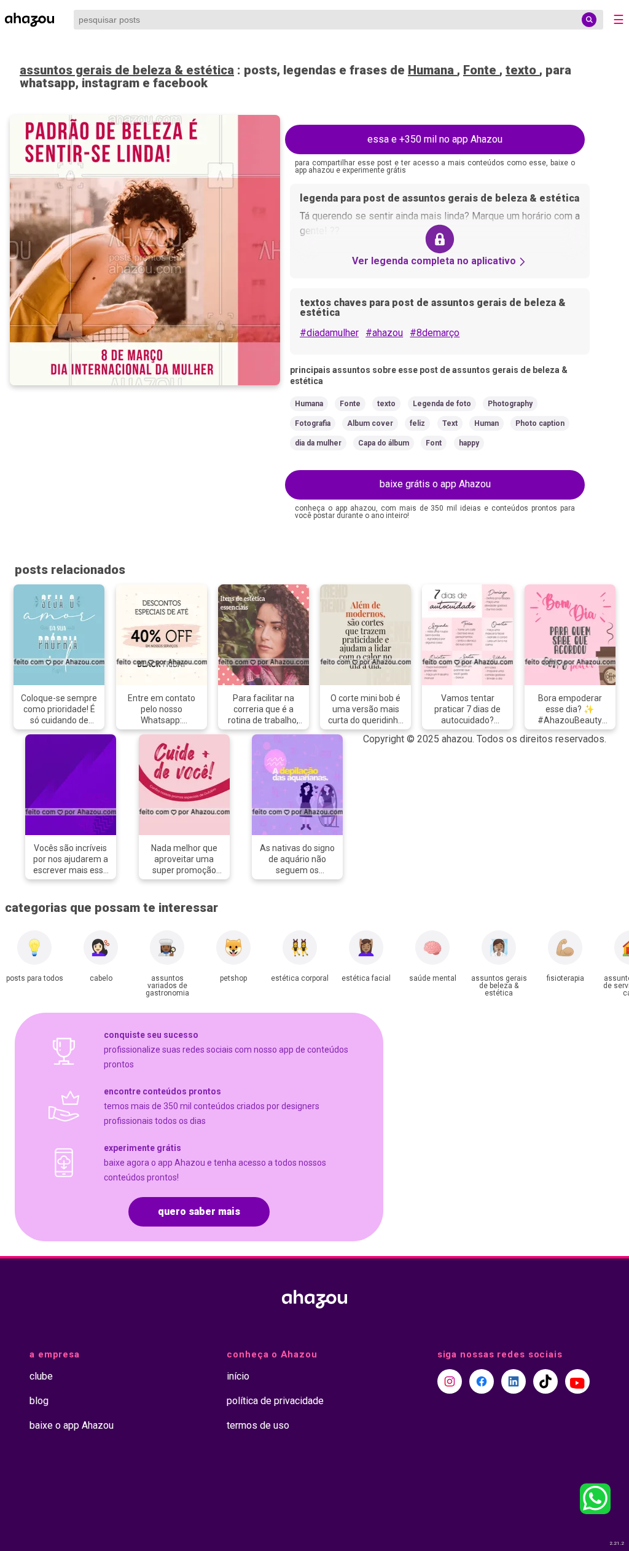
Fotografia (312, 423)
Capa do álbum (383, 443)
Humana (432, 70)
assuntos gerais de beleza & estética (127, 70)
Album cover (370, 423)
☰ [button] (618, 19)
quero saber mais (199, 1211)
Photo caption (540, 423)
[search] (589, 19)
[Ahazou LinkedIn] (513, 1381)
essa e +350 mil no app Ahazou (434, 139)
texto (522, 70)
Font (434, 443)
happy (469, 443)
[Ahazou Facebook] (481, 1381)
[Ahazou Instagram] (449, 1381)
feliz (417, 423)
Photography (510, 403)
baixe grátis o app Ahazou (435, 484)
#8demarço (434, 333)
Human (486, 423)
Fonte (481, 70)
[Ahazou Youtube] (577, 1381)
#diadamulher (329, 333)
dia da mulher (318, 443)
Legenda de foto (442, 403)
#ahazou (384, 333)
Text (450, 423)
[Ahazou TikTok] (545, 1381)
